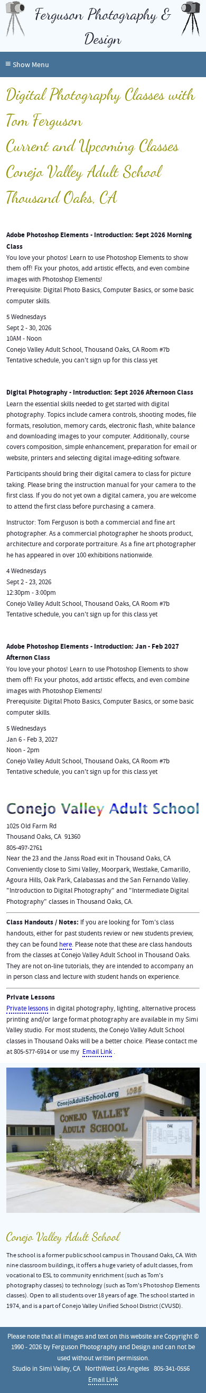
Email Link (97, 1052)
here (65, 944)
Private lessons (27, 1008)
